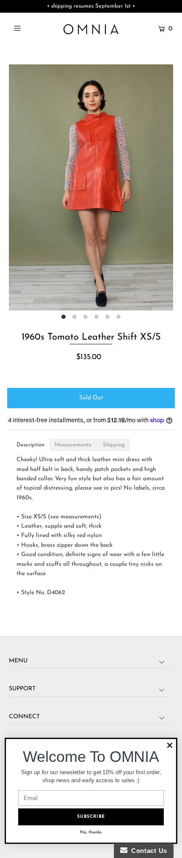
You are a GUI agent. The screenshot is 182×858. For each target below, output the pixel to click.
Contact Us (147, 850)
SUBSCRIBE (91, 816)
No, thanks (91, 832)
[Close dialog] (170, 745)
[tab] (30, 445)
